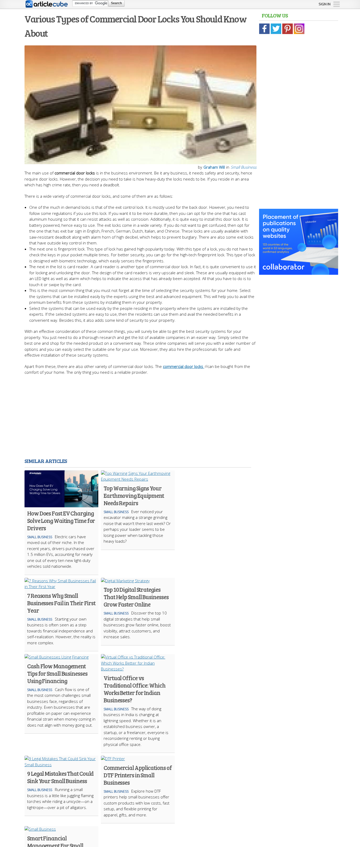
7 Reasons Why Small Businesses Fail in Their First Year (61, 603)
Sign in (324, 4)
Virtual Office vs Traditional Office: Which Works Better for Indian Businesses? (135, 689)
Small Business (243, 167)
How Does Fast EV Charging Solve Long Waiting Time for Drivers (61, 520)
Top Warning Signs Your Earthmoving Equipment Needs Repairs (134, 495)
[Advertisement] (140, 418)
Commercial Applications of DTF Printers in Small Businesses (138, 775)
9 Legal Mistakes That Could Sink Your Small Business (60, 777)
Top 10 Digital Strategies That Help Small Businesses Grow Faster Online (136, 596)
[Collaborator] (298, 272)
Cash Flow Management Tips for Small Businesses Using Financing (57, 673)
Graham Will (214, 167)
